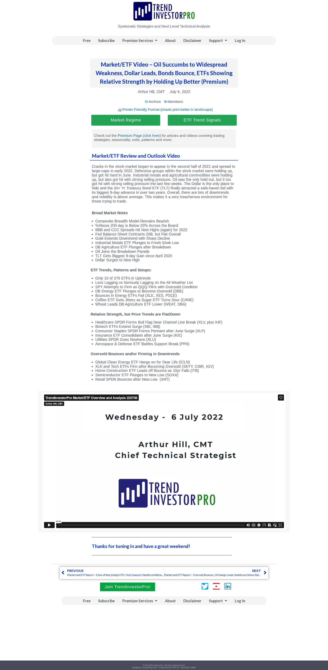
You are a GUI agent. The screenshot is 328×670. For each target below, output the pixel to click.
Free (87, 40)
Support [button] (216, 40)
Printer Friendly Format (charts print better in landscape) (167, 110)
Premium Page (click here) (139, 136)
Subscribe (106, 40)
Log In (240, 40)
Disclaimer (192, 40)
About (170, 40)
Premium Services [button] (137, 40)
